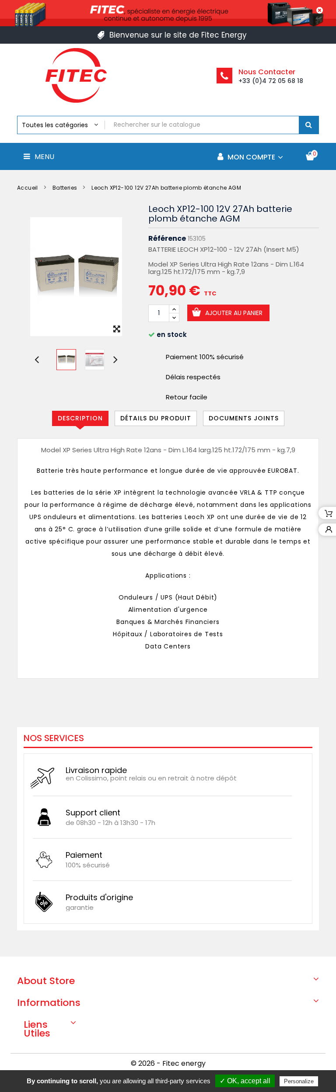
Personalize (299, 1081)
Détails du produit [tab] (155, 418)
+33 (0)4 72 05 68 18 (270, 80)
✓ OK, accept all (245, 1081)
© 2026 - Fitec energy (168, 1063)
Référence (167, 239)
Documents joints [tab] (244, 418)
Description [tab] (80, 418)
